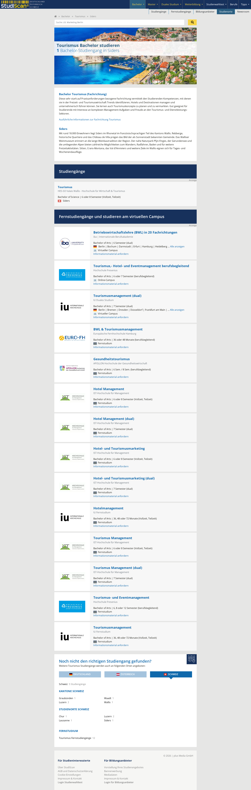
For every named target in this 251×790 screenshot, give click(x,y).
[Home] (55, 16)
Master (152, 4)
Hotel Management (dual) (113, 418)
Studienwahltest (215, 4)
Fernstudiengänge (181, 11)
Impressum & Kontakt (70, 778)
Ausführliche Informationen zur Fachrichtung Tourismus (90, 119)
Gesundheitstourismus (111, 359)
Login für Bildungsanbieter (119, 782)
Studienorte (225, 11)
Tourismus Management (112, 538)
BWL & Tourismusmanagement (118, 329)
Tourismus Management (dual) (117, 567)
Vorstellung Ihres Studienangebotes (124, 767)
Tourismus (80, 16)
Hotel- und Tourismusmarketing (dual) (124, 478)
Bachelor (137, 4)
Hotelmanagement (108, 508)
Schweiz (173, 674)
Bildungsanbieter (205, 11)
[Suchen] (192, 22)
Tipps (244, 4)
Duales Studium (170, 4)
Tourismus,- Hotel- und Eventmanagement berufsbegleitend (141, 266)
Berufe (233, 4)
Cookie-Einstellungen (69, 774)
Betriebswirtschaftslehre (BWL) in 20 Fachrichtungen (135, 232)
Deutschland (82, 674)
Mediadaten (110, 774)
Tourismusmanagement (112, 627)
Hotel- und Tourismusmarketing (119, 448)
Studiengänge (158, 11)
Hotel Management (108, 389)
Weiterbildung (192, 4)
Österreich (128, 674)
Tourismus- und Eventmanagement (121, 597)
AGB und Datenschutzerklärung (75, 771)
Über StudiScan (66, 767)
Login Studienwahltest (70, 782)
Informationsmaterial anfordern (111, 253)
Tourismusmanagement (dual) (117, 295)
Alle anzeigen (176, 246)
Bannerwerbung (113, 771)
